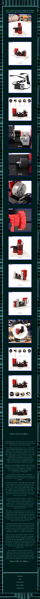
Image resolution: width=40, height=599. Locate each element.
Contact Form (20, 582)
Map (20, 579)
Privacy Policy (20, 585)
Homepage (20, 576)
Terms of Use (20, 588)
